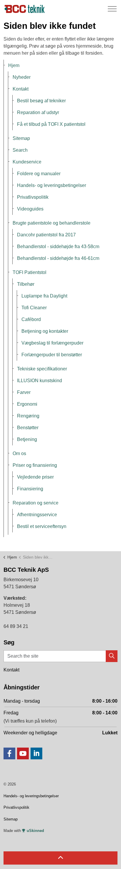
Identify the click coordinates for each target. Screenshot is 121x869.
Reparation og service (35, 502)
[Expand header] (112, 9)
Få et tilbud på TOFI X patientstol (51, 124)
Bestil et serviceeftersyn (41, 526)
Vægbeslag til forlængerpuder (52, 342)
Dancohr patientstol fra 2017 (46, 234)
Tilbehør (25, 284)
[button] (111, 656)
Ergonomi (27, 404)
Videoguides (30, 208)
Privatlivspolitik (32, 197)
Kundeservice (27, 161)
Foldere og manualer (38, 173)
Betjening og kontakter (44, 331)
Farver (24, 392)
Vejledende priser (35, 476)
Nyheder (22, 77)
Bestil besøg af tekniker (41, 100)
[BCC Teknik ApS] (25, 9)
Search (20, 150)
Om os (19, 453)
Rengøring (28, 415)
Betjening (27, 439)
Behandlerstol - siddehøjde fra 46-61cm (58, 258)
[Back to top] (60, 858)
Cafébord (31, 319)
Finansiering (30, 488)
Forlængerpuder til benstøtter (51, 354)
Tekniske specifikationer (42, 368)
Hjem (13, 65)
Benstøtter (27, 427)
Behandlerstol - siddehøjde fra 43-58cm (58, 246)
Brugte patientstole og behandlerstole (51, 222)
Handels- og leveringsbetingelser (51, 185)
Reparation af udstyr (38, 112)
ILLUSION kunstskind (39, 380)
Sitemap (21, 138)
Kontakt (20, 88)
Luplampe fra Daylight (44, 295)
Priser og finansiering (35, 465)
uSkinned (35, 830)
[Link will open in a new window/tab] (9, 753)
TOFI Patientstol (29, 272)
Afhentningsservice (37, 514)
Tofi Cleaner (34, 307)
